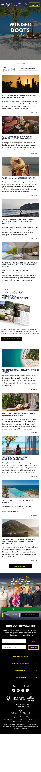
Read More (34, 112)
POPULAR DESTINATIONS (20, 663)
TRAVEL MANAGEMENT (20, 656)
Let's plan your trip (11, 615)
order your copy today (12, 339)
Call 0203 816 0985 (30, 615)
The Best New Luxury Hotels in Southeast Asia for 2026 (16, 458)
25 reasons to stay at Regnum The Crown (18, 502)
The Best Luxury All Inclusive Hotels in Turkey (20, 371)
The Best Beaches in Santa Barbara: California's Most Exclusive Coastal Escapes (19, 222)
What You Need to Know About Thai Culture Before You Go (19, 97)
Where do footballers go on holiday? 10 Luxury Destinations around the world (20, 265)
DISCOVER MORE (20, 678)
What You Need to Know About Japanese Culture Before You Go (17, 138)
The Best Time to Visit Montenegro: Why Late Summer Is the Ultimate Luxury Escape (18, 541)
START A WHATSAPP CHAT (22, 609)
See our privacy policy (33, 640)
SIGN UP (33, 647)
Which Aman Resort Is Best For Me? (18, 178)
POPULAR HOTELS (20, 670)
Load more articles (20, 566)
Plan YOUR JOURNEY (34, 4)
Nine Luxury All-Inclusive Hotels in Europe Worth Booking (18, 414)
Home (17, 63)
